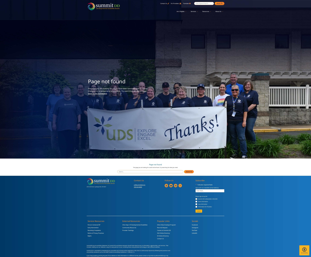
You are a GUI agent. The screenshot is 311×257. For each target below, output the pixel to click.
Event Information (203, 201)
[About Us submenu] (222, 11)
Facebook (195, 225)
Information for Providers (205, 206)
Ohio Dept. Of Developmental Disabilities (134, 225)
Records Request (162, 228)
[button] (304, 250)
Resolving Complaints (94, 230)
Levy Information (202, 204)
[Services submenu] (197, 11)
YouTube (194, 230)
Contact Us (160, 239)
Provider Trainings (128, 230)
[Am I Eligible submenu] (185, 11)
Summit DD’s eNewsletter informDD (207, 199)
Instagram (195, 228)
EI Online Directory (163, 236)
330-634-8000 (138, 187)
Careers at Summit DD (164, 230)
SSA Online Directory (163, 233)
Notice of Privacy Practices (96, 233)
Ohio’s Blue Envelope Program (166, 225)
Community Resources (129, 228)
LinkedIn (194, 233)
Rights (90, 236)
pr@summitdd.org (139, 185)
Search (218, 3)
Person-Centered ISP (94, 225)
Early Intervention (93, 228)
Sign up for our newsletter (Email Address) (208, 188)
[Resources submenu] (210, 11)
